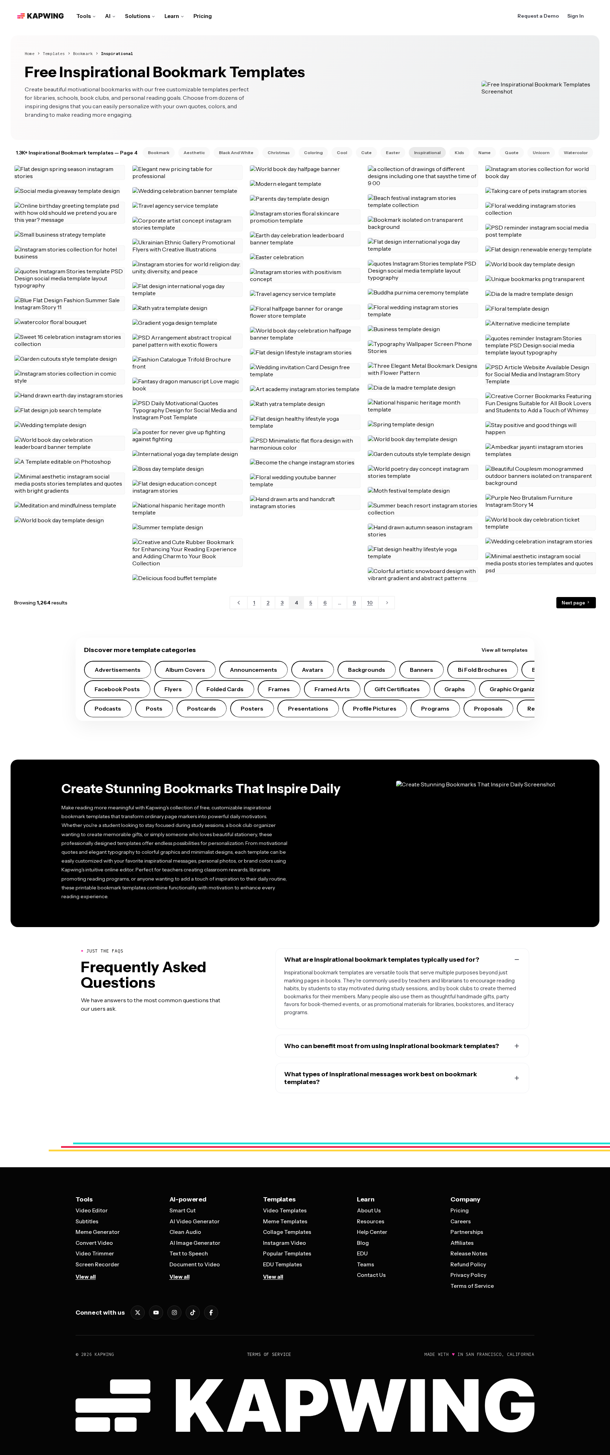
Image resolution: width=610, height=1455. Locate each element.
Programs (435, 708)
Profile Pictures (374, 708)
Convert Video (94, 1243)
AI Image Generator (194, 1243)
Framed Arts (332, 689)
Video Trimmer (95, 1253)
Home (30, 53)
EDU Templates (282, 1264)
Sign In (575, 16)
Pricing (202, 16)
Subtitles (87, 1221)
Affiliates (462, 1243)
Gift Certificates (397, 689)
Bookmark (83, 53)
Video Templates (285, 1210)
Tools (83, 16)
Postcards (201, 708)
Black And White (236, 152)
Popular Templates (287, 1253)
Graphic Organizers (517, 689)
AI (107, 16)
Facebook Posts (117, 689)
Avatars (312, 669)
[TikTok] (193, 1312)
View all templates (504, 650)
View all (86, 1276)
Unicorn (541, 152)
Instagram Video (284, 1243)
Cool (342, 152)
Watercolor (576, 152)
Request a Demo (538, 16)
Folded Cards (225, 689)
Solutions (137, 16)
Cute (366, 152)
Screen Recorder (97, 1264)
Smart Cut (182, 1210)
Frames (279, 689)
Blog (363, 1243)
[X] (138, 1312)
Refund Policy (468, 1264)
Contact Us (371, 1275)
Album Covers (185, 669)
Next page (574, 602)
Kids (459, 152)
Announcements (253, 669)
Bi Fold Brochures (482, 669)
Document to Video (194, 1264)
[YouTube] (156, 1312)
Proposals (488, 708)
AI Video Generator (194, 1221)
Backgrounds (366, 669)
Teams (365, 1264)
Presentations (308, 708)
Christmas (279, 152)
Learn (172, 16)
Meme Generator (98, 1232)
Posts (154, 708)
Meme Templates (285, 1221)
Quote (512, 152)
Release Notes (469, 1253)
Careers (460, 1221)
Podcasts (108, 708)
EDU (362, 1253)
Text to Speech (188, 1253)
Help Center (372, 1232)
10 (370, 602)
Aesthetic (194, 152)
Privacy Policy (468, 1275)
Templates (54, 53)
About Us (369, 1210)
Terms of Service (472, 1286)
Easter (393, 152)
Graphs (454, 689)
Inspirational (117, 53)
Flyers (173, 689)
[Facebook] (211, 1312)
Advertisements (117, 669)
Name (484, 152)
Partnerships (466, 1232)
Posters (252, 708)
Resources (370, 1221)
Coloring (313, 152)
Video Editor (92, 1210)
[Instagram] (174, 1312)
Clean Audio (185, 1232)
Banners (421, 669)
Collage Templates (287, 1232)
